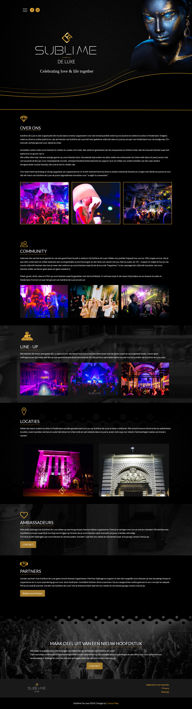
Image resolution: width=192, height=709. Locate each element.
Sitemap (165, 691)
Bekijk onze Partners (32, 593)
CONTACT (28, 544)
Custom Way (112, 703)
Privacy (165, 688)
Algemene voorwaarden (157, 684)
